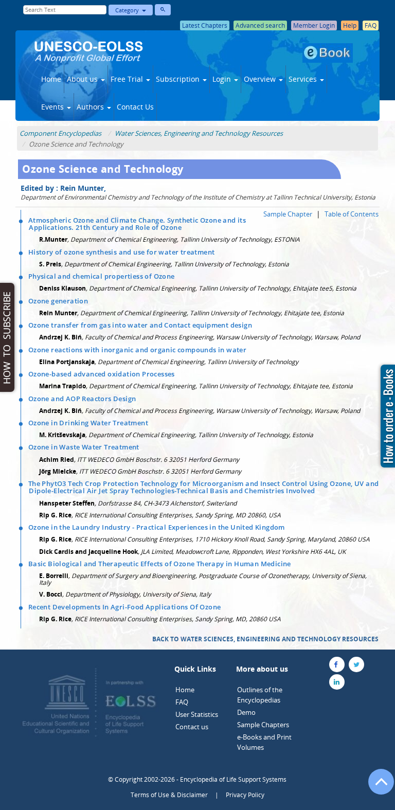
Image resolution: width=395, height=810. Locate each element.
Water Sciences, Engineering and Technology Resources (199, 133)
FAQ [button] (370, 25)
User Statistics (196, 714)
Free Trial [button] (128, 79)
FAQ (181, 702)
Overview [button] (261, 79)
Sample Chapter (287, 214)
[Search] (163, 9)
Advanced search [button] (260, 25)
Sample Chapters (263, 724)
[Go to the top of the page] (376, 787)
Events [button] (53, 107)
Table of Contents (352, 214)
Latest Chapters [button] (204, 25)
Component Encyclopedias (60, 133)
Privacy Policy (245, 794)
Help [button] (349, 25)
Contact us (191, 726)
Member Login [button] (314, 25)
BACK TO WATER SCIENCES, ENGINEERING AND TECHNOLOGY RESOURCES (265, 639)
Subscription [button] (179, 79)
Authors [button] (91, 107)
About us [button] (83, 79)
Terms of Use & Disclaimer (169, 794)
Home (51, 79)
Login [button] (222, 79)
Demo (246, 712)
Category (128, 10)
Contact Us (135, 107)
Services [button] (304, 79)
